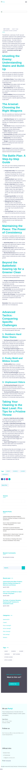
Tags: (2, 471)
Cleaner (23, 471)
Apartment (6, 30)
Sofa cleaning (6, 634)
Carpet (5, 622)
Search (5, 496)
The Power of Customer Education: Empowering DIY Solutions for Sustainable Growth (13, 529)
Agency (8, 471)
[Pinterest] (7, 479)
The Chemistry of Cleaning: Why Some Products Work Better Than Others (12, 539)
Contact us (13, 683)
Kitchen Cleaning (8, 657)
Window (5, 637)
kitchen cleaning (7, 628)
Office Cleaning (6, 631)
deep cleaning (16, 654)
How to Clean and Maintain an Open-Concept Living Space (12, 523)
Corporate (5, 474)
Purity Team (15, 29)
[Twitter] (4, 479)
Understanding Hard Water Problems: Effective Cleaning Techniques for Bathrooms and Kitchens (14, 518)
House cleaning (13, 30)
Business (15, 471)
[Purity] (3, 1)
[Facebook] (2, 479)
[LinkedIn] (9, 479)
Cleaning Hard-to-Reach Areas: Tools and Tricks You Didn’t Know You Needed (13, 534)
